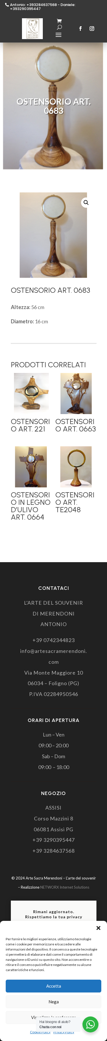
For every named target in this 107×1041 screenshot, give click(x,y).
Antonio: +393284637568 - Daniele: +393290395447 (42, 7)
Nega (54, 1001)
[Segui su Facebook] (80, 28)
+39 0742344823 (54, 640)
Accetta (53, 985)
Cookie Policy (40, 1032)
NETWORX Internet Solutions (64, 887)
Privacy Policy (63, 1032)
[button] (98, 928)
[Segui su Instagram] (91, 28)
